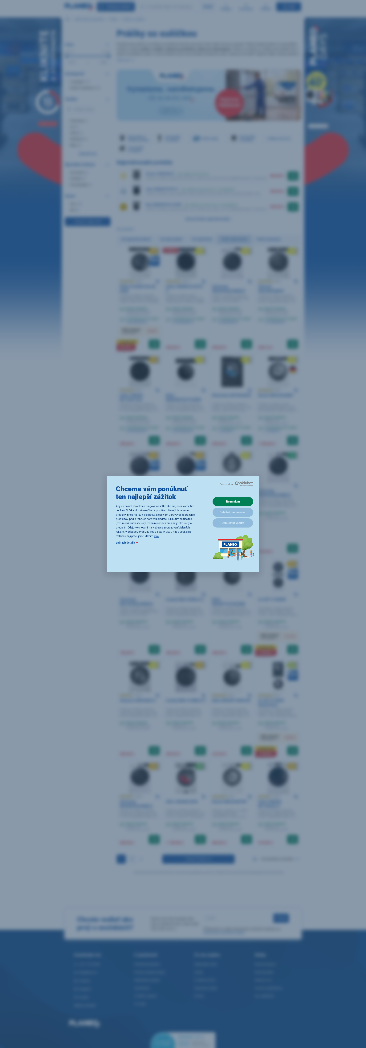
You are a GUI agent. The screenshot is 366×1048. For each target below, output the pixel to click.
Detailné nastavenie (232, 512)
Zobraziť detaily (127, 542)
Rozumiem (233, 501)
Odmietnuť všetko (233, 523)
